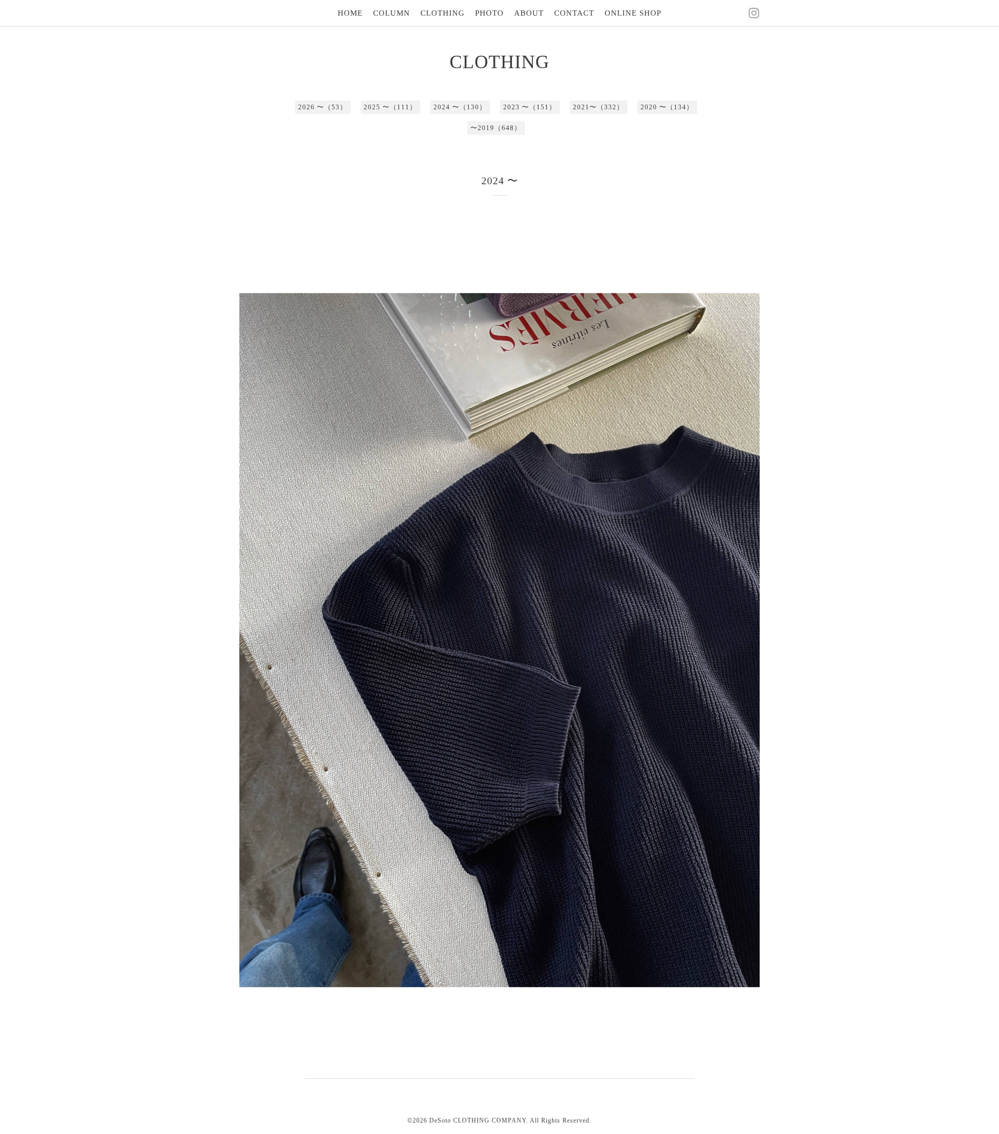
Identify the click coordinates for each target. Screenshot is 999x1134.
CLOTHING (442, 13)
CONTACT (574, 13)
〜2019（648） (495, 128)
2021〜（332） (598, 107)
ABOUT (529, 13)
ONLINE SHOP (633, 13)
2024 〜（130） (459, 107)
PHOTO (489, 13)
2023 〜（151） (529, 107)
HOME (350, 13)
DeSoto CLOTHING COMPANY (477, 1120)
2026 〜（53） (322, 107)
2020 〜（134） (667, 107)
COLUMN (391, 13)
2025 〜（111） (390, 107)
